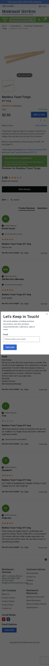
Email (5, 335)
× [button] (47, 314)
